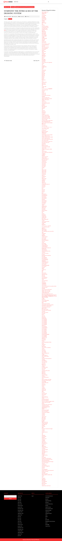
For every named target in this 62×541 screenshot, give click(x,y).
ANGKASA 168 (44, 337)
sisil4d (43, 52)
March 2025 (20, 522)
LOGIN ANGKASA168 (45, 292)
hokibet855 (44, 60)
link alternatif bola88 (45, 410)
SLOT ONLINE (44, 328)
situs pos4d (44, 163)
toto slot (43, 383)
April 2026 (19, 502)
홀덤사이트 (43, 123)
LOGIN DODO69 (44, 327)
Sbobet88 (43, 288)
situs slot (43, 281)
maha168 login (44, 38)
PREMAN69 (44, 260)
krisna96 (43, 254)
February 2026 (20, 505)
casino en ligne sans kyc (46, 135)
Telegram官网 (44, 13)
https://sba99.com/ (45, 11)
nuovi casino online (45, 140)
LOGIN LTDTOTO (44, 236)
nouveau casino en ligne (46, 116)
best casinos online (45, 309)
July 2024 (19, 535)
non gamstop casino (45, 27)
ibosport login (44, 217)
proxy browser (44, 162)
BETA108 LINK (44, 483)
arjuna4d (43, 54)
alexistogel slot (44, 424)
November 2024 (20, 529)
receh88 (43, 234)
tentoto (43, 340)
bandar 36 (43, 299)
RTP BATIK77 (44, 202)
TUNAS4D (43, 252)
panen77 (43, 190)
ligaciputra (43, 371)
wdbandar (43, 435)
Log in (33, 495)
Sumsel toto (44, 173)
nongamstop (44, 215)
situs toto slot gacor (45, 462)
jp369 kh (43, 74)
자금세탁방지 (44, 283)
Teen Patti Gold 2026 (45, 47)
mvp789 (43, 100)
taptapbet (43, 96)
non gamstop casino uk (46, 184)
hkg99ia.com (44, 207)
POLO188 (43, 256)
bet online (43, 276)
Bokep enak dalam (45, 131)
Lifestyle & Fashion (48, 513)
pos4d (43, 456)
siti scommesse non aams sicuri (47, 141)
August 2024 (20, 533)
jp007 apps (44, 417)
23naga (43, 298)
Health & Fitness (48, 507)
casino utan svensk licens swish (47, 459)
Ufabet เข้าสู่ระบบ (45, 355)
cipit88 (43, 223)
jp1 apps (43, 345)
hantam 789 (44, 389)
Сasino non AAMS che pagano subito (48, 401)
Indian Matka (44, 436)
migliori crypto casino (45, 99)
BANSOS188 (44, 317)
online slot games (45, 280)
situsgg (43, 37)
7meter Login (44, 86)
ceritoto (43, 387)
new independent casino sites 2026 (48, 231)
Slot (42, 24)
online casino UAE (45, 89)
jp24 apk (43, 71)
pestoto (43, 403)
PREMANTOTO (44, 407)
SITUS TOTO (44, 394)
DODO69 (43, 199)
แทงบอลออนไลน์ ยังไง (45, 44)
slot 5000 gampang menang (46, 342)
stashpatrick (44, 53)
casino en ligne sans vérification (47, 152)
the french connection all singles (47, 428)
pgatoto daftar (44, 308)
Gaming (12, 7)
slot (42, 68)
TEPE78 (43, 408)
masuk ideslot (44, 464)
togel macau (44, 441)
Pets (46, 518)
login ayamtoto (44, 106)
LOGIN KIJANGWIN (45, 259)
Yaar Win (43, 90)
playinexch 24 (44, 278)
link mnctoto (44, 272)
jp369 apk (43, 73)
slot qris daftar (44, 244)
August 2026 (20, 495)
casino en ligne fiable (45, 115)
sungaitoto (43, 153)
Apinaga (43, 40)
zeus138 (43, 369)
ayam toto (43, 452)
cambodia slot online (45, 405)
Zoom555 (43, 313)
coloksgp (43, 359)
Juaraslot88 (44, 339)
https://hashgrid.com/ (45, 353)
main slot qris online (45, 356)
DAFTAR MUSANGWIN (45, 265)
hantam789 (44, 390)
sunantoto (43, 311)
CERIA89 (43, 20)
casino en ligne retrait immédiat (47, 122)
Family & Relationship (49, 503)
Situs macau (44, 368)
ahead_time (15, 16)
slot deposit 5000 (45, 367)
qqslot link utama (45, 473)
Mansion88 (44, 33)
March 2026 (20, 503)
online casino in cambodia (46, 347)
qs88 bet (43, 228)
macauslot (43, 107)
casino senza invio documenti (47, 289)
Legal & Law (47, 511)
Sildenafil (43, 180)
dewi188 (43, 275)
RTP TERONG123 (44, 258)
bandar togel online (45, 382)
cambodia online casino (46, 370)
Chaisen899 (44, 222)
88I (42, 271)
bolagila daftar (44, 66)
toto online (43, 166)
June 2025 (19, 518)
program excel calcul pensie (46, 458)
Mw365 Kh (43, 79)
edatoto (43, 50)
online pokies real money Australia (47, 304)
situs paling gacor (45, 469)
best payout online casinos (46, 380)
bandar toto (44, 444)
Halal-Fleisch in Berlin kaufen (46, 305)
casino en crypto (44, 119)
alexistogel (43, 472)
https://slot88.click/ (45, 219)
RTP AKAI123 (44, 196)
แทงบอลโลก (44, 233)
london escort (44, 438)
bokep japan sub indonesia (46, 255)
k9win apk (43, 59)
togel (5, 30)
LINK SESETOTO (44, 249)
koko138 (43, 30)
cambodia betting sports (46, 406)
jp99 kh (43, 76)
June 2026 (19, 499)
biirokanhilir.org (44, 442)
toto (42, 64)
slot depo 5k (44, 130)
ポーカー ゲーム (44, 129)
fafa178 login (44, 22)
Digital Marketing (48, 500)
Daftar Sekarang (44, 274)
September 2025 (20, 513)
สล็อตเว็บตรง (44, 31)
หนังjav (43, 268)
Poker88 (43, 267)
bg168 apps (44, 418)
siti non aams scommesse (46, 95)
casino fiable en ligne (45, 128)
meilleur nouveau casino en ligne (47, 136)
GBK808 (43, 453)
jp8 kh (43, 78)
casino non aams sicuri (45, 97)
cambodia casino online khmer (47, 404)
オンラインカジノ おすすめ (46, 225)
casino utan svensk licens (46, 306)
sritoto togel (44, 32)
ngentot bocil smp (45, 422)
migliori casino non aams (46, 290)
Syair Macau (44, 350)
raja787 (43, 348)
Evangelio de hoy (44, 455)
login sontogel (44, 230)
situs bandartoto (44, 277)
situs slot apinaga (45, 48)
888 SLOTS (43, 83)
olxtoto (43, 63)
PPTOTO (43, 14)
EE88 (42, 302)
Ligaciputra (43, 344)
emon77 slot (44, 41)
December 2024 (20, 527)
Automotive (47, 497)
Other (46, 514)
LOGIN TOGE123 (44, 263)
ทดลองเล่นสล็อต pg (45, 396)
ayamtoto (43, 450)
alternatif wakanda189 (45, 460)
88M (42, 270)
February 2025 (20, 524)
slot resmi (43, 484)
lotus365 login (44, 301)
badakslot (43, 437)
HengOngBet (44, 282)
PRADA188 (43, 338)
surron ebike (44, 351)
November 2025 (20, 510)
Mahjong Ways (44, 206)
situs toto (43, 45)
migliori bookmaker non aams (47, 98)
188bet (43, 204)
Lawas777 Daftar (44, 374)
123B (43, 279)
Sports (46, 522)
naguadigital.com (45, 451)
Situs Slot (43, 56)
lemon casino (44, 19)
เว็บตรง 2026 (44, 183)
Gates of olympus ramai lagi (46, 379)
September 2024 (20, 532)
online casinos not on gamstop (47, 62)
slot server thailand (45, 26)
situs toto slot (44, 285)
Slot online (43, 316)
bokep (43, 67)
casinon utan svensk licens (46, 485)
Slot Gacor (43, 426)
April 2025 (19, 521)
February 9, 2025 (8, 16)
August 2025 (20, 514)
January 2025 (20, 526)
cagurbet (43, 21)
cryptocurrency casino (45, 221)
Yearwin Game (44, 157)
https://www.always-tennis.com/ (47, 293)
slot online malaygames (46, 465)
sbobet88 (43, 440)
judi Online (43, 218)
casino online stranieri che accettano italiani (49, 286)
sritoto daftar (44, 15)
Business (46, 499)
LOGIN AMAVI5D (44, 246)
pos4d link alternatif (45, 158)
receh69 (43, 220)
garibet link (44, 364)
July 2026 (19, 497)
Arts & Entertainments (49, 495)
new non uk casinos (45, 253)
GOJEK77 (43, 425)
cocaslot (43, 429)
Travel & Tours (47, 526)
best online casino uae (45, 142)
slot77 (43, 378)
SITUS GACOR (44, 197)
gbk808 (43, 421)
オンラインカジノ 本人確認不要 (47, 88)
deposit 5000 (44, 169)
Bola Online (44, 373)
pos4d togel (44, 243)
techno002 (43, 61)
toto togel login (44, 481)
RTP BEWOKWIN (44, 195)
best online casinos (45, 312)
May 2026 (19, 500)
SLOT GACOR (44, 264)
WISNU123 (43, 325)
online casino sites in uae (46, 118)
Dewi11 (43, 314)
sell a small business (45, 377)
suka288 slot (44, 161)
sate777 (43, 150)
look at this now (44, 160)
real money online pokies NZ (46, 358)
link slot (43, 468)
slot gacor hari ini (45, 29)
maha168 (43, 39)
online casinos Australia (46, 303)
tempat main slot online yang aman (48, 470)
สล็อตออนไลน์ (44, 229)
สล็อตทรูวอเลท (44, 132)
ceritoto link (44, 269)
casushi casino (44, 82)
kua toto (43, 392)
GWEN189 (43, 235)
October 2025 (20, 511)
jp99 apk (43, 75)
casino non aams (44, 287)
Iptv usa (43, 187)
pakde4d (43, 105)
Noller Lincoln (7, 7)
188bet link (44, 365)
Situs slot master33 (45, 411)
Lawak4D (43, 388)
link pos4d (43, 185)
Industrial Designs (48, 510)
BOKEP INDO (44, 248)
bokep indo (44, 111)
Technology (47, 524)
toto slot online (44, 393)
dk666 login (44, 346)
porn (42, 81)
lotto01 (43, 475)
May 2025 (19, 519)
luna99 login (44, 70)
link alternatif (44, 18)
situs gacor (43, 448)
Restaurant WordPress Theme (28, 539)
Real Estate (47, 519)
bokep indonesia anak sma (46, 247)
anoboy (43, 167)
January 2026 (20, 507)
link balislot (44, 112)
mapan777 (43, 104)
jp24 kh (43, 72)
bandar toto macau (45, 471)
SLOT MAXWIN (44, 257)
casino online (44, 101)
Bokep (43, 343)
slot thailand (44, 49)
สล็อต (43, 391)
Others (46, 516)
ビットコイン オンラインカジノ (47, 127)
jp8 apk (43, 77)
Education (47, 502)
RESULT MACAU (44, 210)
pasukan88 (43, 214)
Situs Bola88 (44, 381)
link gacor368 (44, 36)
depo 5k (43, 108)
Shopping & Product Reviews (50, 521)
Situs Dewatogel (44, 361)
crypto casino (44, 147)
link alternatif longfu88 (45, 412)
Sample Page (16, 1)
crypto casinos (44, 151)
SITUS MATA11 (44, 360)
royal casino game (45, 449)
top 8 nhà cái (44, 42)
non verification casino (45, 226)
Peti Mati (43, 467)
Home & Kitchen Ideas (49, 508)
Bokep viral (44, 144)
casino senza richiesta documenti (47, 139)
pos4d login (44, 457)
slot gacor (43, 65)
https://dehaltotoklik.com (46, 121)
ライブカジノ (44, 124)
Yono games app (44, 28)
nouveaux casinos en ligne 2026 (47, 120)
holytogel (43, 16)
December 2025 (20, 508)
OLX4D (43, 92)
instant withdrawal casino (46, 251)
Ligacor (43, 445)
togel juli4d (44, 479)
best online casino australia (46, 310)
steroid (43, 242)
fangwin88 (43, 224)
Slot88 (43, 87)
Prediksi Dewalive (45, 423)
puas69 (43, 213)
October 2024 (20, 530)
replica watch (44, 416)
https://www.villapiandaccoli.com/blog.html (49, 294)
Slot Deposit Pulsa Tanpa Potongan (47, 461)
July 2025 (19, 516)
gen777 (43, 211)
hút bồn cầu (44, 93)
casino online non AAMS (46, 146)
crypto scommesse (45, 156)
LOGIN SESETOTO (45, 245)
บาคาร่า (43, 395)
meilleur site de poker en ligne (47, 149)
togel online (44, 51)
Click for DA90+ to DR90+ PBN (47, 474)
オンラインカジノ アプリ (46, 43)
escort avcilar (44, 237)
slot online (43, 362)
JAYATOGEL (43, 480)
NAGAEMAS (44, 17)
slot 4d (43, 385)
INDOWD (43, 155)
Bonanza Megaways (45, 240)
